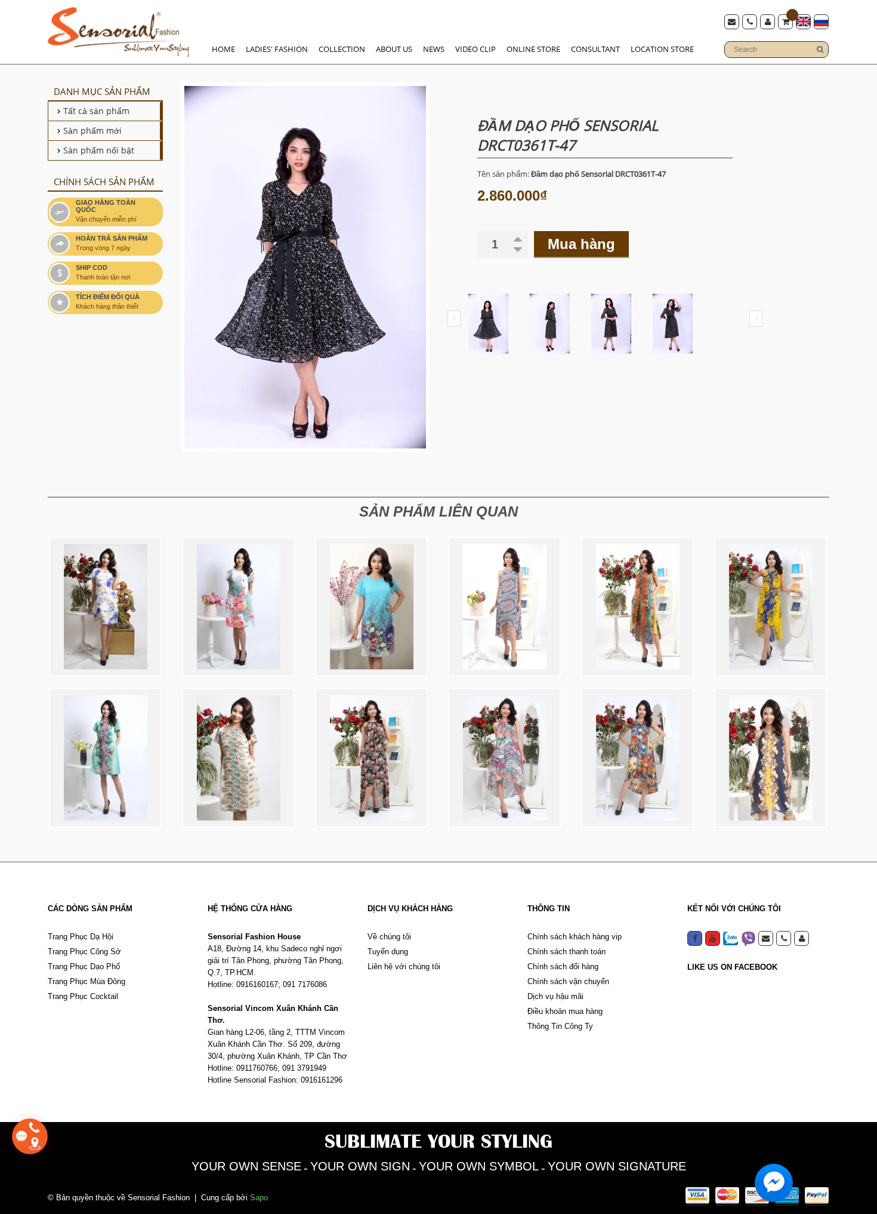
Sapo (259, 1197)
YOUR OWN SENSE (246, 1166)
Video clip (475, 49)
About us (394, 49)
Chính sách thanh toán (566, 951)
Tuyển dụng (388, 951)
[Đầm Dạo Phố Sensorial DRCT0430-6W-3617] (504, 606)
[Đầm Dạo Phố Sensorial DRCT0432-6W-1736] (238, 757)
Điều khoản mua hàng (565, 1011)
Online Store (533, 49)
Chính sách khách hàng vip (574, 936)
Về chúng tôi (389, 936)
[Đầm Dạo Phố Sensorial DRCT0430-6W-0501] (770, 606)
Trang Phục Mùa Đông (86, 981)
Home (223, 49)
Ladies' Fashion (277, 49)
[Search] (820, 49)
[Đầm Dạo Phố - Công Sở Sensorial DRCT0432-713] (105, 606)
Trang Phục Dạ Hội (80, 936)
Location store (662, 49)
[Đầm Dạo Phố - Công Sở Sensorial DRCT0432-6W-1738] (238, 606)
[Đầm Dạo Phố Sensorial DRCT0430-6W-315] (770, 757)
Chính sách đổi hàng (562, 966)
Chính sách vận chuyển (568, 981)
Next (755, 319)
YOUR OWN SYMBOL (479, 1166)
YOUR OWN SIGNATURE (617, 1166)
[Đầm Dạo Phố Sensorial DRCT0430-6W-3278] (504, 757)
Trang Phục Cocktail (83, 996)
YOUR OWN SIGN (360, 1166)
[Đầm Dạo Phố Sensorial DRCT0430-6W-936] (637, 606)
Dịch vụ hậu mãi (555, 996)
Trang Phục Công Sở (84, 951)
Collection (342, 49)
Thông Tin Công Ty (560, 1026)
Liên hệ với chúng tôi (404, 966)
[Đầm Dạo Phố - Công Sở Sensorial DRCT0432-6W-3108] (105, 757)
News (433, 49)
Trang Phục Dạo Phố (84, 966)
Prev (454, 319)
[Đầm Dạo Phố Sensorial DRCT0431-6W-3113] (371, 757)
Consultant (595, 49)
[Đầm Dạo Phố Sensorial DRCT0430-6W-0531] (637, 757)
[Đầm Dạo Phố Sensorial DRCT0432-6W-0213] (371, 606)
